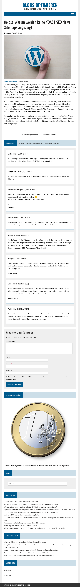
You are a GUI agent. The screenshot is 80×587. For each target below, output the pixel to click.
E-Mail (8, 364)
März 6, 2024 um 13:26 (20, 309)
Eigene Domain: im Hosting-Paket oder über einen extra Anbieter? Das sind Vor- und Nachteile (39, 509)
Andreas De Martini (14, 189)
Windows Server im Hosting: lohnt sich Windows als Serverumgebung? (30, 507)
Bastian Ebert (12, 82)
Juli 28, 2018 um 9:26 (28, 189)
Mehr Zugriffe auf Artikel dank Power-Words (20, 525)
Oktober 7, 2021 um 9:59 (21, 235)
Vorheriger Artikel (31, 134)
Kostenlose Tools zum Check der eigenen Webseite (30, 553)
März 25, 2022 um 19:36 (20, 283)
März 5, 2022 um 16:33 (19, 258)
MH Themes (27, 585)
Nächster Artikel (49, 134)
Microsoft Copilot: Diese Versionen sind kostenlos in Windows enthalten (31, 504)
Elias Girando (9, 555)
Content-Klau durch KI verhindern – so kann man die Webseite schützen (31, 512)
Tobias (6, 553)
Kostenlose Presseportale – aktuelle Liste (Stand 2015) (37, 555)
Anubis (10, 309)
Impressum (7, 570)
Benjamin (11, 217)
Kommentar (10, 341)
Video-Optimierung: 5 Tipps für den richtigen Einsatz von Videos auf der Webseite (34, 528)
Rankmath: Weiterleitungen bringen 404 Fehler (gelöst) (24, 523)
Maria (6, 550)
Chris (9, 283)
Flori (9, 258)
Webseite (9, 370)
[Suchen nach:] (37, 483)
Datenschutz (7, 575)
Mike (6, 542)
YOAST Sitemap (17, 33)
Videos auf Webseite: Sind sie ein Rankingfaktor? (22, 515)
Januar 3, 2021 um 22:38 (23, 217)
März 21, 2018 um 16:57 (25, 171)
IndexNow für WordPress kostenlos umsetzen (21, 501)
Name (8, 357)
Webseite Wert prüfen (60, 466)
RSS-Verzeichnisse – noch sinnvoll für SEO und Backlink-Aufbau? (35, 550)
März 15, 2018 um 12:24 (20, 154)
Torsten (10, 235)
